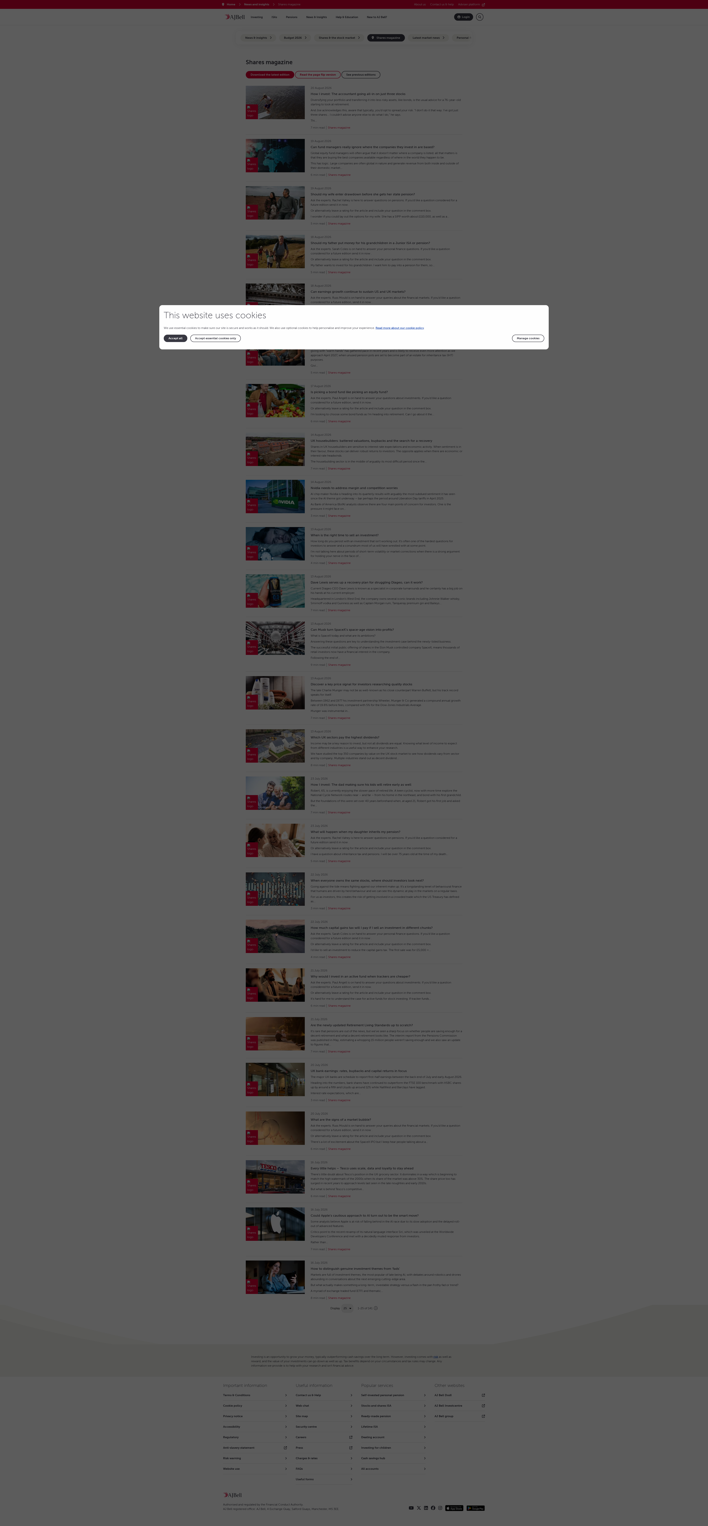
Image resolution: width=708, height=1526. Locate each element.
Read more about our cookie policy (400, 328)
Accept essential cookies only (215, 338)
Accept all (176, 338)
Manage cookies (528, 338)
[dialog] (354, 327)
